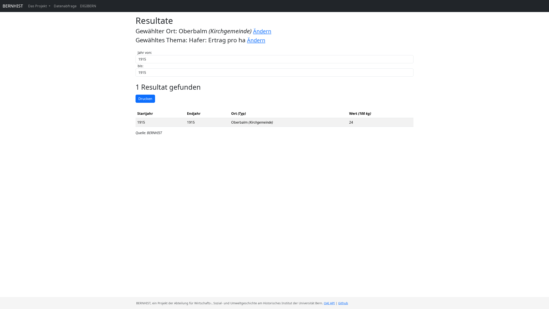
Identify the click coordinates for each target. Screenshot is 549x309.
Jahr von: (145, 52)
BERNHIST (13, 6)
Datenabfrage (65, 6)
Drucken (145, 98)
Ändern (262, 31)
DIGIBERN (88, 6)
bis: (140, 66)
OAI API (329, 303)
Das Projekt (38, 6)
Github (343, 303)
